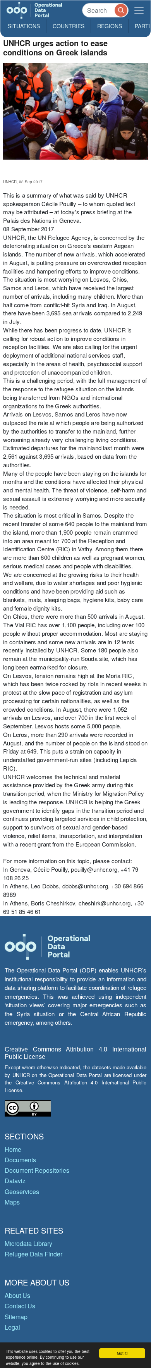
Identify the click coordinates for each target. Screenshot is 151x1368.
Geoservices (22, 1191)
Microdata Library (28, 1243)
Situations (24, 26)
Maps (12, 1202)
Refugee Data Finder (33, 1253)
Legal (12, 1327)
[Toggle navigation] (139, 10)
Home (13, 1149)
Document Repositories (37, 1170)
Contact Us (20, 1305)
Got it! (122, 1353)
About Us (17, 1295)
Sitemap (16, 1316)
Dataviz (15, 1180)
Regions (109, 26)
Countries (68, 26)
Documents (20, 1159)
